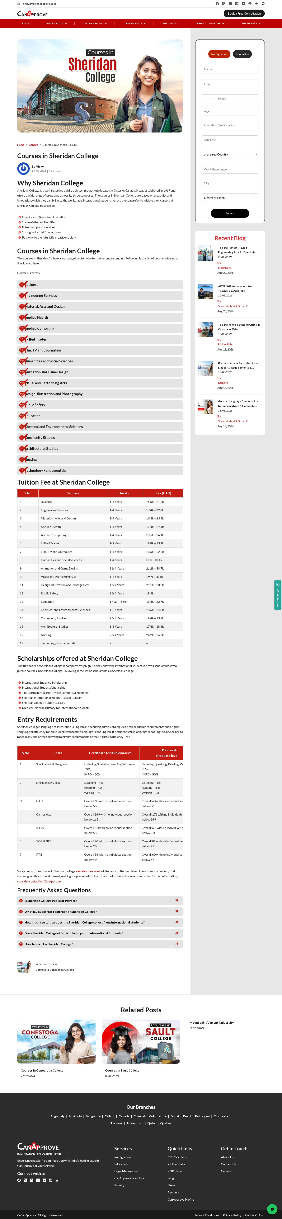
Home (25, 23)
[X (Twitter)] (223, 3)
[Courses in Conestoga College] (56, 1042)
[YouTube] (243, 3)
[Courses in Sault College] (141, 1042)
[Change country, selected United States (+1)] (209, 98)
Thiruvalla (221, 1116)
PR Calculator (177, 1164)
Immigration (54, 23)
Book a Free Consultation (244, 13)
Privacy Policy (232, 1215)
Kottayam (202, 1116)
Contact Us (228, 1164)
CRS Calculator (178, 1157)
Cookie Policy (254, 1215)
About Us (227, 1157)
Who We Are (249, 23)
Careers (226, 1171)
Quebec (166, 1123)
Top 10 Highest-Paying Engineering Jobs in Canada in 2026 (237, 250)
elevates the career (88, 871)
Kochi (187, 1116)
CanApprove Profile (181, 1199)
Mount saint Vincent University (212, 1022)
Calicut (110, 1116)
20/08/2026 (225, 295)
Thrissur (116, 1123)
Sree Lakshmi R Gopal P (233, 306)
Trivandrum (134, 1123)
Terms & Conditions (206, 1215)
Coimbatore (158, 1116)
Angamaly (57, 1116)
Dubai (175, 1116)
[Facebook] (217, 3)
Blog (171, 1178)
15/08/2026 (225, 372)
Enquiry (119, 1185)
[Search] (263, 3)
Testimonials (133, 23)
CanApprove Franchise (129, 1178)
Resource (169, 23)
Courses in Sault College (122, 1070)
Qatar (151, 1123)
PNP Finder (175, 1171)
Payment (173, 1192)
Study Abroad (93, 23)
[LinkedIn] (236, 3)
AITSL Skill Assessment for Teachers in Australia (235, 288)
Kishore (223, 382)
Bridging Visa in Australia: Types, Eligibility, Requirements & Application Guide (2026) (239, 365)
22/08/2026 (225, 256)
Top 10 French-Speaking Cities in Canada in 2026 (239, 327)
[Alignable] (256, 3)
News (171, 1185)
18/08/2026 (225, 333)
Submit (230, 213)
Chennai (139, 1116)
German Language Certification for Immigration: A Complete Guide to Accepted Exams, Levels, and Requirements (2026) (239, 404)
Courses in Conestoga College (42, 1070)
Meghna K (224, 267)
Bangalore (93, 1116)
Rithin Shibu (225, 344)
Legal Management (127, 1171)
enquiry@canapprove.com (39, 3)
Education (121, 1164)
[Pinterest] (249, 3)
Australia (75, 1116)
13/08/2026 (225, 410)
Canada (124, 1116)
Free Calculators (208, 23)
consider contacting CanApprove (39, 881)
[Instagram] (230, 3)
